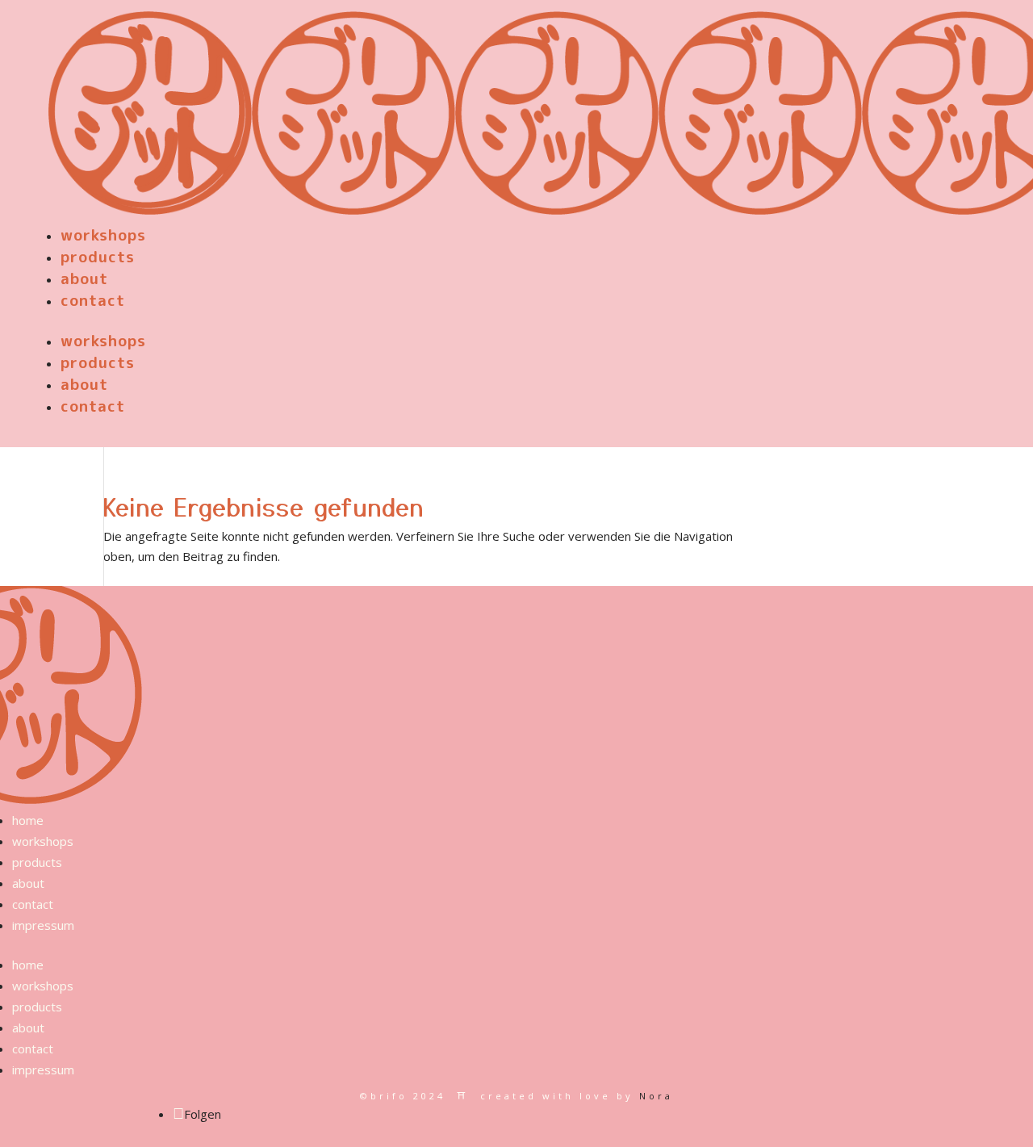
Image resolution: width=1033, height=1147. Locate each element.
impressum (43, 925)
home (28, 820)
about (84, 278)
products (98, 256)
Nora (656, 1096)
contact (93, 300)
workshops (103, 234)
